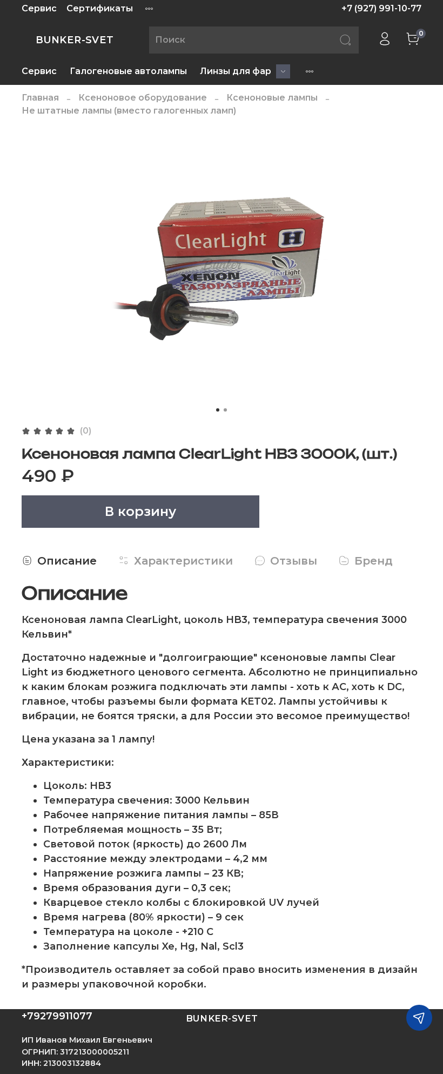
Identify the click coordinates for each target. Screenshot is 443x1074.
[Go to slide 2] (225, 410)
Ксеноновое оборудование (142, 97)
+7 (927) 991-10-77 (381, 8)
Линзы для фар (235, 71)
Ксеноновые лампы (272, 97)
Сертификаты (99, 8)
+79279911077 (57, 1016)
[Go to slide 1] (217, 410)
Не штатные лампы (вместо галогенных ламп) (129, 110)
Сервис (39, 8)
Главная (40, 97)
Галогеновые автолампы (128, 71)
